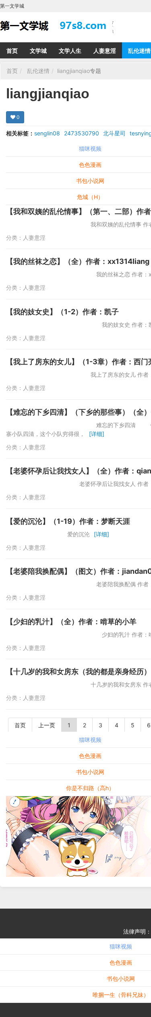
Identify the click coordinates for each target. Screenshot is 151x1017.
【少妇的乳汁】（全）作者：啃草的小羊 (71, 621)
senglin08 (47, 133)
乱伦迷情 (38, 70)
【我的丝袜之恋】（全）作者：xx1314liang (77, 261)
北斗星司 (114, 133)
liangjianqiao (73, 70)
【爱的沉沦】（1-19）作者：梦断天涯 (68, 521)
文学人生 (70, 50)
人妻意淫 (104, 50)
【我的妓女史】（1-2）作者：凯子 (62, 311)
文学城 (38, 50)
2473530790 (81, 133)
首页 (12, 50)
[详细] (96, 433)
